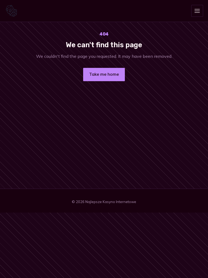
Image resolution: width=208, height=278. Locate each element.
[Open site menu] (197, 11)
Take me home (104, 74)
